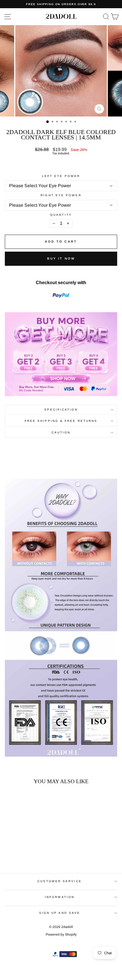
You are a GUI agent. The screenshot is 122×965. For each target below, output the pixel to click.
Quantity (61, 214)
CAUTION (61, 432)
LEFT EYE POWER (61, 176)
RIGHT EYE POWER (61, 195)
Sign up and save (59, 912)
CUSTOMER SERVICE (59, 881)
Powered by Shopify (61, 934)
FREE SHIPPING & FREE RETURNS (61, 420)
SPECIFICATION (60, 409)
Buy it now (61, 258)
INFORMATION (59, 897)
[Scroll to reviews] (61, 165)
